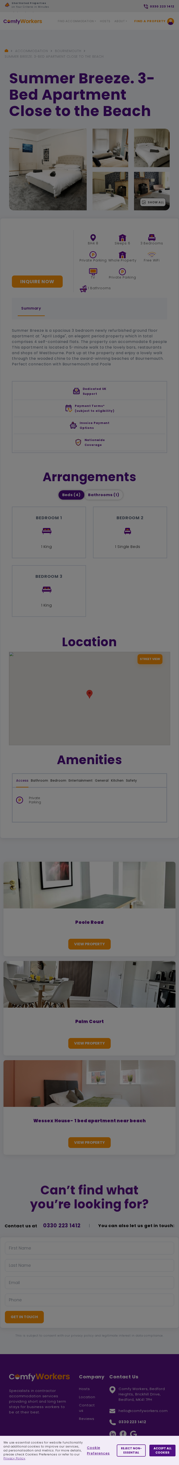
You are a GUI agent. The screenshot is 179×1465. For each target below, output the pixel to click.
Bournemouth (68, 51)
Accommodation (31, 51)
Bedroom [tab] (58, 780)
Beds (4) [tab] (71, 495)
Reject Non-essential (131, 1450)
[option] (47, 7)
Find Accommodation (76, 21)
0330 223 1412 (62, 1225)
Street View (150, 659)
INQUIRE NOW (37, 281)
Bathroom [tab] (39, 780)
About (119, 21)
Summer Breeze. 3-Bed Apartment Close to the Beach (54, 56)
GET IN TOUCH (24, 1317)
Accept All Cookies (163, 1450)
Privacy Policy (14, 1458)
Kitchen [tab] (117, 780)
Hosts (105, 21)
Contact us (87, 1408)
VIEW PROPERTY (89, 944)
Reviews (86, 1418)
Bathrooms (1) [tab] (103, 495)
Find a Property (150, 21)
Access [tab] (22, 780)
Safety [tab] (131, 780)
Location (87, 1396)
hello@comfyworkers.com (143, 1410)
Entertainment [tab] (81, 780)
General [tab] (102, 780)
